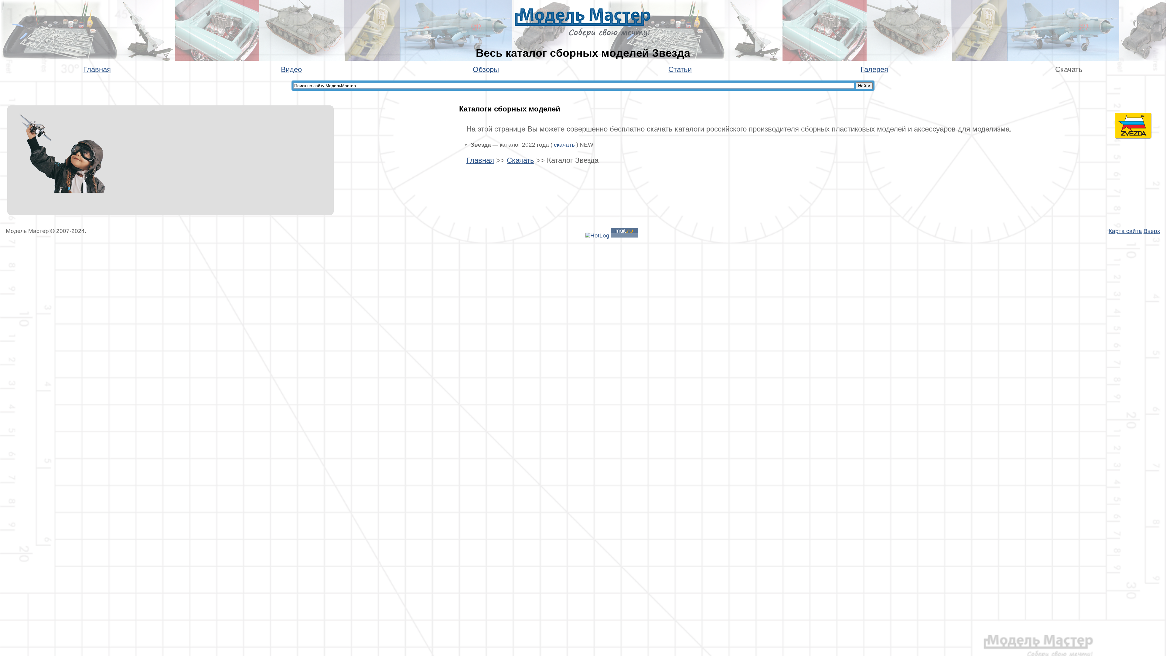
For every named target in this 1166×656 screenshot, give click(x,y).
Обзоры (486, 69)
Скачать (520, 160)
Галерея (874, 69)
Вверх (1152, 231)
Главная (97, 69)
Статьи (680, 69)
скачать (564, 145)
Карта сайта (1125, 231)
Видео (291, 69)
